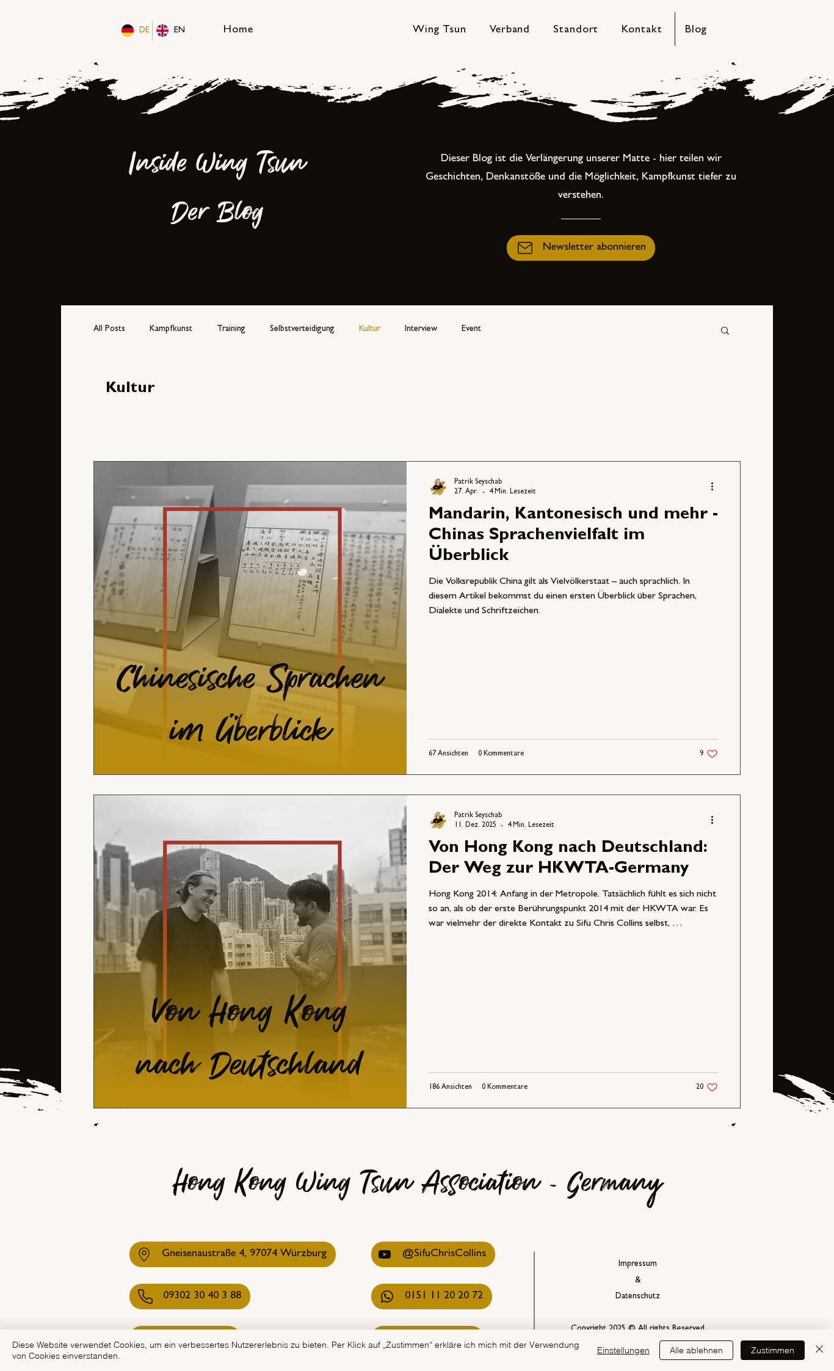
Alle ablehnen (696, 1350)
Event (471, 329)
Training (231, 329)
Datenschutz (637, 1296)
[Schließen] (819, 1350)
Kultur (369, 329)
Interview (421, 329)
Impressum (637, 1264)
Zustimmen (772, 1350)
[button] (581, 248)
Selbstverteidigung (302, 329)
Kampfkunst (171, 329)
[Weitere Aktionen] (716, 486)
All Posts (109, 329)
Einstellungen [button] (623, 1350)
